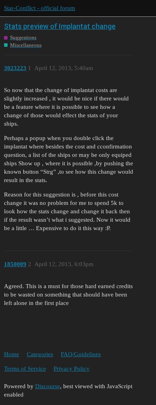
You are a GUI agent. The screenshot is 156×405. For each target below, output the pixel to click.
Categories (40, 354)
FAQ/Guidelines (81, 354)
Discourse (47, 386)
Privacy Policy (72, 368)
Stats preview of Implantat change (60, 26)
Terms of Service (25, 368)
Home (11, 354)
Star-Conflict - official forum (39, 8)
